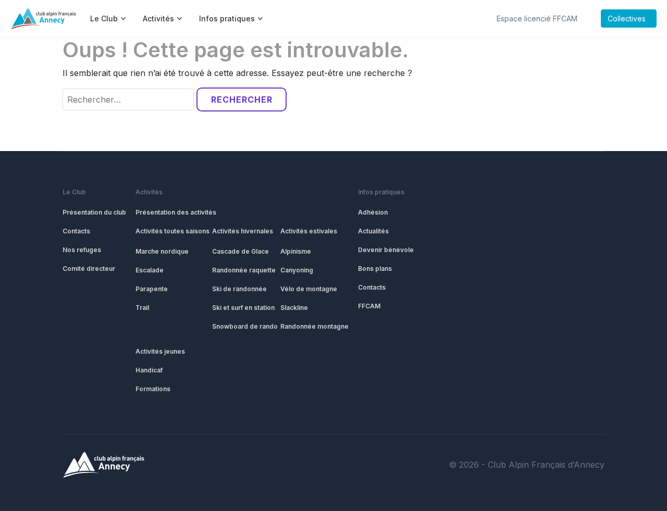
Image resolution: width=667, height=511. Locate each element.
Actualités (373, 231)
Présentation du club (94, 212)
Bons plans (375, 268)
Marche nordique (162, 251)
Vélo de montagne (308, 289)
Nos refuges (82, 250)
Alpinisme (295, 251)
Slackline (294, 307)
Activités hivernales (242, 231)
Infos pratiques (381, 192)
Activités (149, 192)
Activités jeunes (160, 351)
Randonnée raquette (244, 270)
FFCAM (369, 306)
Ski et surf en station (243, 307)
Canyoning (296, 270)
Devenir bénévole (386, 250)
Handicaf (149, 370)
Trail (142, 307)
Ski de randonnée (239, 289)
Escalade (149, 270)
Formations (152, 389)
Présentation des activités (175, 212)
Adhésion (373, 212)
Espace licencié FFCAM (537, 18)
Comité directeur (89, 268)
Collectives (627, 18)
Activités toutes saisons (172, 231)
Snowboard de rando (245, 326)
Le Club (74, 192)
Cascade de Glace (240, 251)
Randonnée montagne (314, 326)
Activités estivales (308, 231)
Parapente (151, 289)
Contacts (76, 231)
